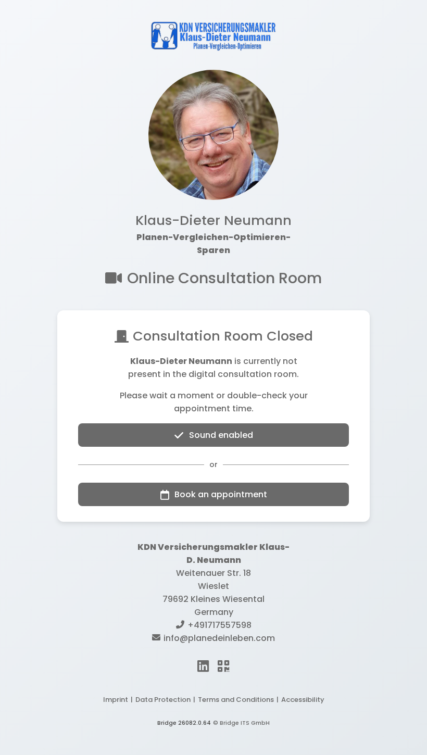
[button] (203, 666)
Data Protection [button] (163, 699)
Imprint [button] (115, 699)
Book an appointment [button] (220, 494)
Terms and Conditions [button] (236, 699)
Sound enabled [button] (221, 435)
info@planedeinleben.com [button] (219, 638)
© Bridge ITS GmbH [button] (241, 723)
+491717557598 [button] (219, 625)
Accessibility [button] (302, 699)
